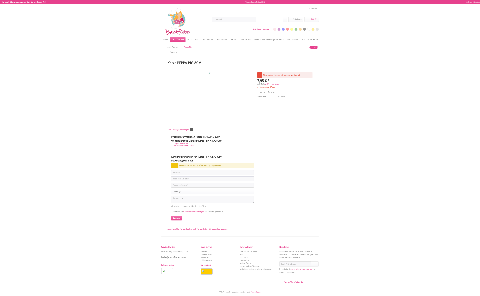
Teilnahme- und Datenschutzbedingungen (256, 269)
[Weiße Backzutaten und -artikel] (308, 29)
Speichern (176, 218)
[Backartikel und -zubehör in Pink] (274, 29)
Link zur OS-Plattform (248, 251)
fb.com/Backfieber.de (293, 282)
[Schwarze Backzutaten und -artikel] (304, 29)
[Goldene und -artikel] (313, 29)
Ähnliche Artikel (173, 229)
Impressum (244, 257)
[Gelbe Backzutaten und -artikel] (291, 29)
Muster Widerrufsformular (250, 266)
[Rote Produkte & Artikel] (287, 29)
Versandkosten (206, 254)
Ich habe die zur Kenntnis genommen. (198, 212)
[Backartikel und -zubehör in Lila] (279, 29)
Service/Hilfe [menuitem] (312, 9)
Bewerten (271, 92)
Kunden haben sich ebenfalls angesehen (212, 229)
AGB (242, 254)
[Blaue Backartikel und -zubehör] (283, 29)
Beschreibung (173, 130)
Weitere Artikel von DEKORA (184, 146)
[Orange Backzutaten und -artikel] (300, 29)
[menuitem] (234, 20)
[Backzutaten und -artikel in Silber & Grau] (317, 29)
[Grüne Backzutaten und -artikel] (296, 29)
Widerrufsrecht (245, 263)
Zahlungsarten (206, 260)
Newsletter (205, 257)
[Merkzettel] (285, 19)
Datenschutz (245, 260)
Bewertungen (185, 130)
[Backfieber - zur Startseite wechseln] (178, 21)
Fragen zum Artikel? (181, 144)
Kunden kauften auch (188, 229)
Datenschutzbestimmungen (193, 212)
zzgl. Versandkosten (272, 84)
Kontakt (204, 251)
